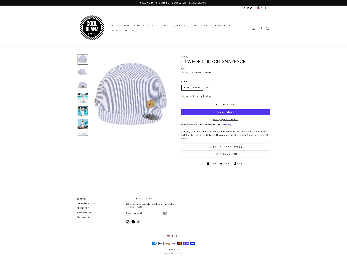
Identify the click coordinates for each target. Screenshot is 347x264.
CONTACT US (181, 25)
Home (184, 56)
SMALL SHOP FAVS (122, 30)
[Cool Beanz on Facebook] (133, 221)
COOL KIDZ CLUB (146, 25)
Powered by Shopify (173, 253)
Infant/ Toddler (192, 87)
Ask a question (225, 154)
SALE (165, 25)
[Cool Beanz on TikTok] (138, 221)
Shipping (185, 72)
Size (184, 82)
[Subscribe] (165, 213)
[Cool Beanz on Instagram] (127, 221)
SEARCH (81, 199)
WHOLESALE (202, 25)
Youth (209, 87)
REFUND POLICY (85, 212)
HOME (114, 25)
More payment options (225, 119)
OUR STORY (83, 208)
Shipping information (225, 147)
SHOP (126, 25)
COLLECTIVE (224, 25)
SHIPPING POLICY (86, 203)
